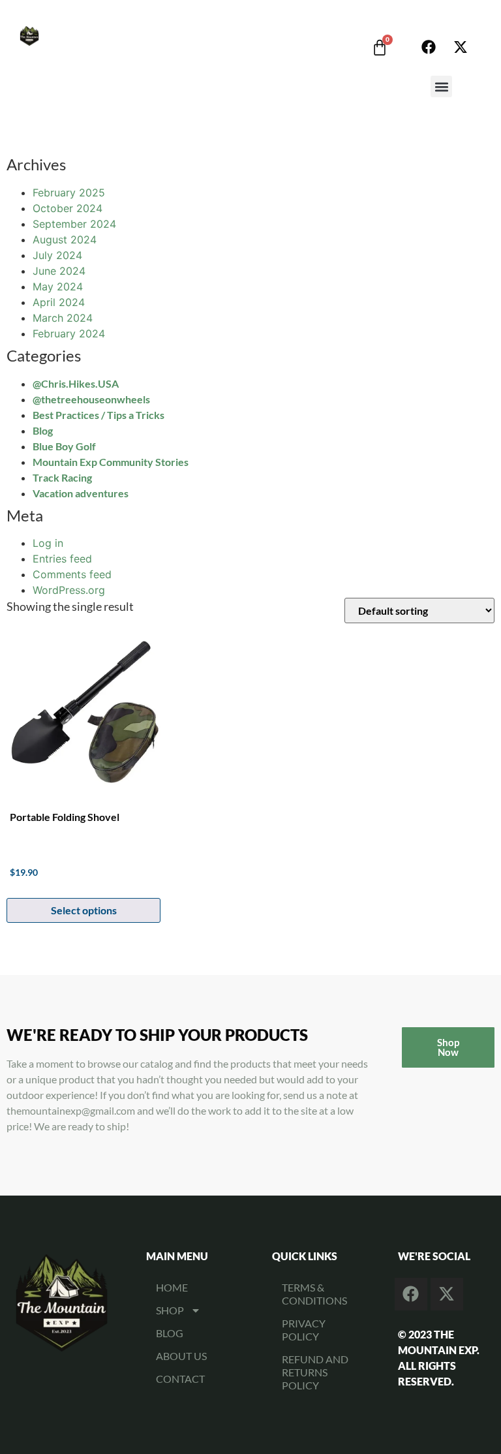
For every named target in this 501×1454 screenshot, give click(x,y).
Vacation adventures (81, 493)
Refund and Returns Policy (315, 1372)
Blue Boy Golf (64, 446)
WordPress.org (69, 589)
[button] (441, 86)
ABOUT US (181, 1356)
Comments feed (72, 574)
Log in (48, 542)
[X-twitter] (460, 47)
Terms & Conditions (314, 1294)
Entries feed (62, 558)
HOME (172, 1287)
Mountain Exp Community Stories (111, 462)
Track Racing (62, 477)
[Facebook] (428, 47)
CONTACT (180, 1378)
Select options (84, 910)
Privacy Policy (304, 1329)
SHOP (170, 1310)
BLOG (169, 1333)
